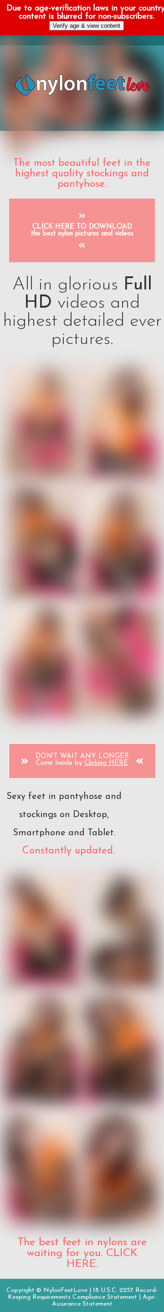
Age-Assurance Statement (104, 1300)
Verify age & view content (86, 25)
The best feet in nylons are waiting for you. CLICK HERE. (82, 1253)
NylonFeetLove (65, 1290)
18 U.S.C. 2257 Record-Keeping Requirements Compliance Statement (83, 1294)
